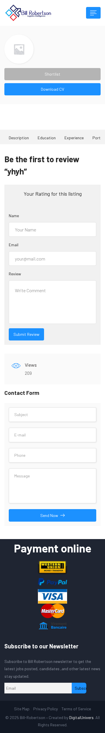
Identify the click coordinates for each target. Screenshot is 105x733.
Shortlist (52, 74)
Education (47, 137)
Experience (74, 137)
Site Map (21, 708)
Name (14, 215)
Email (13, 244)
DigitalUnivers (81, 717)
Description (19, 137)
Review (15, 273)
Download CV (52, 89)
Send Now (49, 515)
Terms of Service (76, 708)
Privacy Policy (45, 708)
